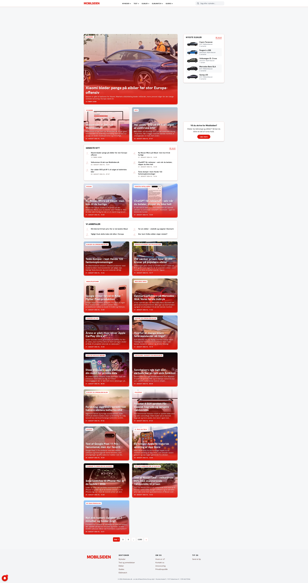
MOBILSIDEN (91, 3)
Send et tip (196, 559)
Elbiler (145, 4)
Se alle (172, 148)
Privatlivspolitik (161, 569)
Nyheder (125, 4)
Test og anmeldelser (127, 562)
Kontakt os (159, 562)
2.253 (140, 539)
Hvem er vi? (160, 559)
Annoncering (160, 566)
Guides (168, 4)
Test (135, 4)
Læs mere (204, 137)
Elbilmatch (156, 4)
